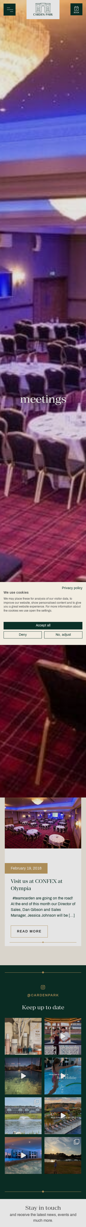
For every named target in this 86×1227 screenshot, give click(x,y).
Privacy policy (72, 588)
